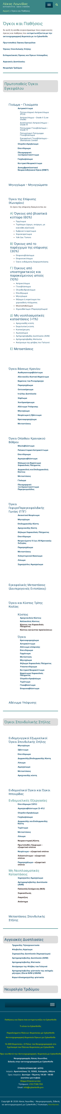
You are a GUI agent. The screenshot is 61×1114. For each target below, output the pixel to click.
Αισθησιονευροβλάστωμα (30, 372)
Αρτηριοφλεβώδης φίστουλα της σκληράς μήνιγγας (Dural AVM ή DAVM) (32, 972)
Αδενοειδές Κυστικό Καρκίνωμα (33, 377)
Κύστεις (23, 614)
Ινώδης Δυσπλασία (27, 394)
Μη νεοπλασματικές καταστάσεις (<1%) (27, 317)
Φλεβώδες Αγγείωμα (22, 949)
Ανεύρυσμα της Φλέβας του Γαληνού (29, 966)
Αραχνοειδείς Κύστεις (30, 618)
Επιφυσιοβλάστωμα (25, 255)
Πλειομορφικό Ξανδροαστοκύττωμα (28, 153)
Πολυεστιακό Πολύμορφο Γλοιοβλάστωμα (32, 134)
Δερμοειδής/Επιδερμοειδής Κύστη (34, 758)
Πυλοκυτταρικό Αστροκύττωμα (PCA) (34, 113)
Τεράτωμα (25, 682)
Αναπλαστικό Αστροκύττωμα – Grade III (34, 124)
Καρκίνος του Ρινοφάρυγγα (31, 381)
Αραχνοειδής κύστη (25, 323)
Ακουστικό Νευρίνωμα (29, 515)
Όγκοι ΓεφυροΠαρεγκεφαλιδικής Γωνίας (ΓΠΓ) (26, 507)
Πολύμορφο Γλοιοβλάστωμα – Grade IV (34, 129)
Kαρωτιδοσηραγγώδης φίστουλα (28, 977)
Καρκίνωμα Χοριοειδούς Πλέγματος (31, 674)
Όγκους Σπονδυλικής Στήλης (17, 49)
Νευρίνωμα (23, 851)
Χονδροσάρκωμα (26, 402)
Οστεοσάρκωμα (25, 389)
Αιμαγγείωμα (22, 333)
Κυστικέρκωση (23, 329)
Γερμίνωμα (21, 221)
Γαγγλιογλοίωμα (25, 159)
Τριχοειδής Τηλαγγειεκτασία (25, 945)
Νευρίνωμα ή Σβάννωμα (30, 415)
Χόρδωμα (22, 398)
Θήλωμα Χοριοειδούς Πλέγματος (33, 532)
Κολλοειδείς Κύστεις (30, 621)
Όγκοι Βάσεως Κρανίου (24, 368)
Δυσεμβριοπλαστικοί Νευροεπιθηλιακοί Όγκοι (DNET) (33, 168)
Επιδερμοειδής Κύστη (28, 524)
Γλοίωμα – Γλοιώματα (23, 104)
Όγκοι (22, 637)
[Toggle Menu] (49, 5)
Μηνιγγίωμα (21, 296)
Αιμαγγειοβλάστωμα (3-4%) (31, 808)
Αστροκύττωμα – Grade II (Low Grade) (34, 118)
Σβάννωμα (23, 750)
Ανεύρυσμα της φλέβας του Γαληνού (33, 342)
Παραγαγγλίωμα (25, 385)
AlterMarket (53, 1104)
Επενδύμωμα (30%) (27, 804)
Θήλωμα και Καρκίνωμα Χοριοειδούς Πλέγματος (29, 464)
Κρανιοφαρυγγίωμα (27, 419)
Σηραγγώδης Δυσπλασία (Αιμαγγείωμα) (31, 954)
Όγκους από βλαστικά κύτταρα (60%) (28, 215)
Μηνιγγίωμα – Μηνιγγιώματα (28, 185)
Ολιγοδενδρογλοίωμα (25, 290)
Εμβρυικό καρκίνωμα (26, 231)
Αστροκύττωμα (25, 108)
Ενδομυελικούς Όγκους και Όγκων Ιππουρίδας (25, 55)
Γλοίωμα (22, 480)
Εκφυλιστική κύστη (25, 326)
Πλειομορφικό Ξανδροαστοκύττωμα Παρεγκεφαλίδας (28, 486)
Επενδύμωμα (24, 148)
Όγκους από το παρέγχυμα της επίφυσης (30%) (29, 247)
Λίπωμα (22, 560)
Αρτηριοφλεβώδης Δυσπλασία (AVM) (33, 336)
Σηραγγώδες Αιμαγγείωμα (30, 564)
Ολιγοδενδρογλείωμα (28, 144)
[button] (57, 5)
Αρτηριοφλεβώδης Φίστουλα (29, 339)
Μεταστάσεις (23, 349)
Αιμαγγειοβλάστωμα (27, 458)
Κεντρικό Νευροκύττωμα (30, 163)
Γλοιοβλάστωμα (23, 286)
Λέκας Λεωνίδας (15, 4)
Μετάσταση (26, 657)
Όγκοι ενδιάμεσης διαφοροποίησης (32, 262)
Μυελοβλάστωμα (26, 446)
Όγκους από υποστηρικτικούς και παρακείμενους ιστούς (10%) (27, 273)
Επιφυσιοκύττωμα (24, 258)
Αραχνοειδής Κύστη (27, 528)
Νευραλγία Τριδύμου (12, 68)
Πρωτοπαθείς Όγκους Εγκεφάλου (19, 42)
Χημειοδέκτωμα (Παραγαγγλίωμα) (32, 309)
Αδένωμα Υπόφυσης (28, 406)
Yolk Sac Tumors (23, 237)
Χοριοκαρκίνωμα (24, 234)
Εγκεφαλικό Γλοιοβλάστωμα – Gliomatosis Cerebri (34, 139)
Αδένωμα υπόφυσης (30, 647)
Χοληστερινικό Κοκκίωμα (30, 556)
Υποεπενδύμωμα (28, 666)
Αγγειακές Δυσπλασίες (14, 61)
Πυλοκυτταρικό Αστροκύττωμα (33, 450)
